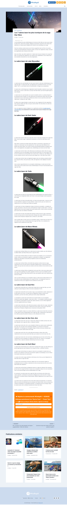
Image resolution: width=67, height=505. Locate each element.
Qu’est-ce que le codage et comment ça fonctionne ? (14, 464)
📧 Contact (36, 498)
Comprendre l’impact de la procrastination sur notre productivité (33, 476)
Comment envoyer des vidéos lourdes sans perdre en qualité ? (45, 425)
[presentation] (14, 442)
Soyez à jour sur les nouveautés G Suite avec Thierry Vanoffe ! (52, 476)
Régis (17, 37)
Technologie (19, 30)
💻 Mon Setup (30, 498)
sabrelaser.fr (20, 389)
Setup (36, 6)
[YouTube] (57, 2)
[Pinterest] (60, 2)
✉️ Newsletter (52, 2)
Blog (15, 30)
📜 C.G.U (43, 498)
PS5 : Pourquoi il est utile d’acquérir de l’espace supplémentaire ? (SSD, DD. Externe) (23, 425)
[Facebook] (62, 2)
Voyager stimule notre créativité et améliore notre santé (32, 452)
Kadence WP (41, 502)
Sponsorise (49, 453)
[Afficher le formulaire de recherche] (65, 6)
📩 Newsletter (24, 498)
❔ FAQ (40, 498)
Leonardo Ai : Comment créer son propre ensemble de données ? (14, 452)
